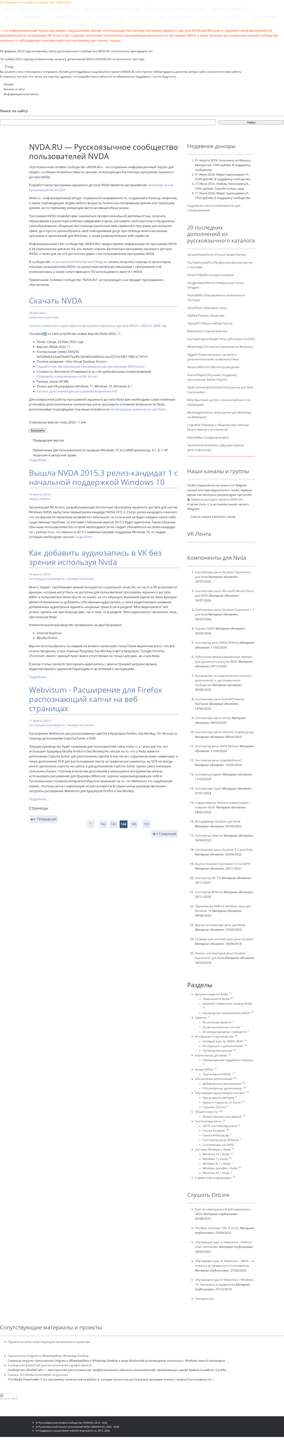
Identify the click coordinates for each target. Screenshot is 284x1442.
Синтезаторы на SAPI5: (220, 1145)
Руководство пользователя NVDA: (228, 1013)
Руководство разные (80, 579)
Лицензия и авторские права (54, 455)
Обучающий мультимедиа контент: (222, 1093)
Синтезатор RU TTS (208, 878)
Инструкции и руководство (47, 579)
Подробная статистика (203, 205)
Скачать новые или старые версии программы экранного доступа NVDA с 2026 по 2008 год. (98, 326)
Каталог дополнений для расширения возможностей (77, 391)
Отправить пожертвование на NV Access (67, 376)
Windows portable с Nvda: (222, 1168)
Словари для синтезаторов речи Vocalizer (224, 939)
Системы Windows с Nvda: (214, 1149)
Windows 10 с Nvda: (218, 1154)
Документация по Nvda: (213, 994)
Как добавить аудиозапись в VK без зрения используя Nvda (95, 557)
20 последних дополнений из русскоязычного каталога (221, 234)
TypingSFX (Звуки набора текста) (209, 323)
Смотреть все (204, 1299)
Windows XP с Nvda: (217, 1173)
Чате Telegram (97, 262)
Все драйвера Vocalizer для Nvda (217, 821)
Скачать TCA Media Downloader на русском (38, 1375)
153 (146, 824)
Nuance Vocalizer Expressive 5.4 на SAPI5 (222, 864)
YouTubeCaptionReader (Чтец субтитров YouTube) (221, 339)
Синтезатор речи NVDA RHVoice (217, 642)
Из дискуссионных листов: (222, 1027)
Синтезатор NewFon (209, 835)
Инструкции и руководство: (216, 1036)
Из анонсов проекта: (218, 1022)
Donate (8, 84)
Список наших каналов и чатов (213, 516)
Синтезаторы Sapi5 (208, 788)
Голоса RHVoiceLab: (217, 1135)
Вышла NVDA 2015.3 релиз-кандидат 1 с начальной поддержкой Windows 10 (103, 477)
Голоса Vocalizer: (216, 1131)
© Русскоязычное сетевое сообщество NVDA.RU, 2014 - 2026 (71, 1422)
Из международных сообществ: (226, 1032)
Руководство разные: (219, 1050)
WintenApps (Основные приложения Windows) (220, 347)
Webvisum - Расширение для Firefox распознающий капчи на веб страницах (95, 699)
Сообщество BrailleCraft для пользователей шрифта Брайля (50, 1365)
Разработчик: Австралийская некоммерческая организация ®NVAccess (91, 366)
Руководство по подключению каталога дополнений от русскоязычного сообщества (223, 680)
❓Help (9, 67)
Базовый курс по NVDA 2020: (225, 1041)
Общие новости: (209, 1112)
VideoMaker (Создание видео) (208, 437)
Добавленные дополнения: (224, 1084)
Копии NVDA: (206, 1069)
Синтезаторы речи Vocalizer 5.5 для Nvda (224, 850)
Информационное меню (21, 94)
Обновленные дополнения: (225, 1088)
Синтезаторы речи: (210, 1121)
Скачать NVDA (55, 300)
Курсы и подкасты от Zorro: (223, 1102)
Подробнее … (39, 460)
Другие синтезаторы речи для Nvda (220, 925)
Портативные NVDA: (219, 1074)
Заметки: (202, 1018)
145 (133, 824)
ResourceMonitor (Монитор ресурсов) (213, 367)
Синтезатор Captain (208, 774)
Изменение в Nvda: (218, 999)
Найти (251, 122)
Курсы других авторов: (220, 1097)
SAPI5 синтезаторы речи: (221, 1126)
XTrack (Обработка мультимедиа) (210, 275)
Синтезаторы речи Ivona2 (213, 718)
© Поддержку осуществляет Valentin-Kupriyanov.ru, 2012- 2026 (73, 1430)
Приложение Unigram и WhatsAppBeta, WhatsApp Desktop (48, 1356)
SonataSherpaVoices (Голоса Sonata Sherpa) (216, 254)
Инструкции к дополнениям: (225, 1046)
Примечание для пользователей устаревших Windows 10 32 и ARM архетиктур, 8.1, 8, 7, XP (100, 450)
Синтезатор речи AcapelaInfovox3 (218, 760)
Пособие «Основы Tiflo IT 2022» (217, 1228)
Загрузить (38, 430)
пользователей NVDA (67, 262)
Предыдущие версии (48, 440)
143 (113, 824)
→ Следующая (165, 834)
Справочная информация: (215, 1178)
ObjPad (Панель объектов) (205, 315)
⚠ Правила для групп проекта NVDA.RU (215, 499)
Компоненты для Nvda (44, 317)
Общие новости (39, 499)
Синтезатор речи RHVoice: (222, 1140)
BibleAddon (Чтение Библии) (207, 331)
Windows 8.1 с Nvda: (218, 1163)
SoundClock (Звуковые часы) (207, 308)
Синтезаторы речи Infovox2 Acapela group (224, 732)
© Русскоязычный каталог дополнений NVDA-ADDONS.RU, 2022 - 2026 (77, 1426)
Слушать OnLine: (215, 1107)
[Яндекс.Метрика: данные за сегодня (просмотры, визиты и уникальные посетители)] (8, 1396)
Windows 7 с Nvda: (217, 1159)
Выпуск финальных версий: (224, 1116)
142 (103, 824)
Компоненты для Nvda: (212, 1055)
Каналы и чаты (14, 89)
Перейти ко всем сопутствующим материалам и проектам (49, 1342)
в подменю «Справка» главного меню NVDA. (103, 455)
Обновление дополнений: (216, 1079)
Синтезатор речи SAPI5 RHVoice (217, 746)
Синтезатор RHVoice (209, 892)
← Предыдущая (45, 819)
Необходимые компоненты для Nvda (138, 409)
